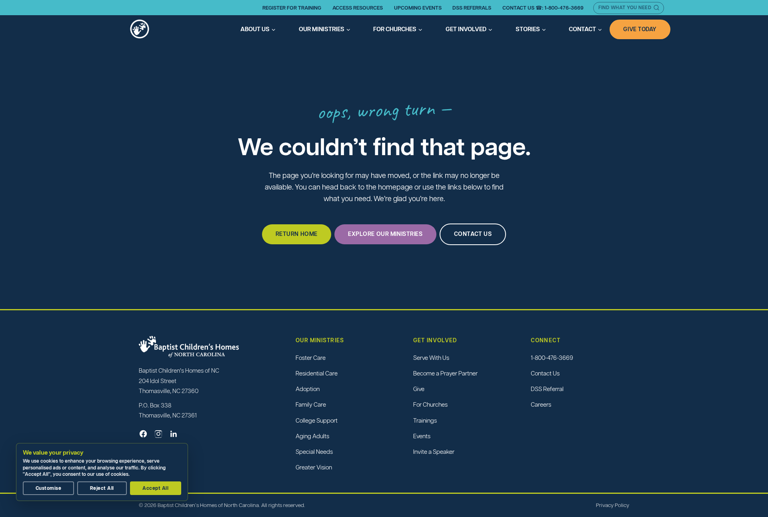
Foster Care (311, 357)
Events (421, 436)
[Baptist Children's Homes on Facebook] (143, 433)
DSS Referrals (471, 7)
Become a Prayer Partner (445, 373)
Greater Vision (314, 467)
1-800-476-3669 (552, 357)
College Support (317, 420)
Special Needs (314, 451)
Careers (541, 404)
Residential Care (317, 373)
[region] (104, 472)
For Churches (430, 404)
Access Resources (357, 7)
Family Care (311, 404)
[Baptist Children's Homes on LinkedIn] (173, 433)
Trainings (425, 420)
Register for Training (291, 7)
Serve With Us (431, 357)
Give (418, 389)
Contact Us (545, 373)
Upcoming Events (418, 7)
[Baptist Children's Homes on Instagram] (158, 433)
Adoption (308, 389)
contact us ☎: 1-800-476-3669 (543, 7)
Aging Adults (312, 436)
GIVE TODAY (640, 29)
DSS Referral (547, 389)
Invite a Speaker (433, 451)
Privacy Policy (612, 505)
